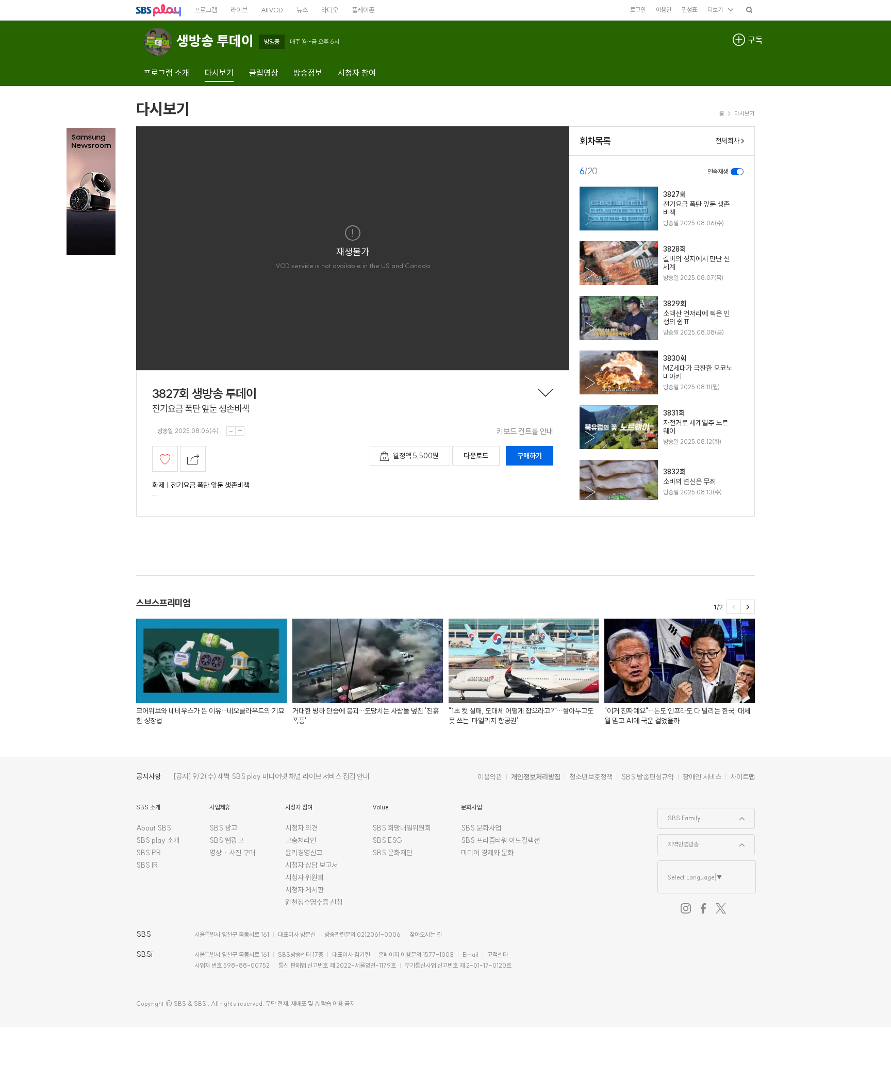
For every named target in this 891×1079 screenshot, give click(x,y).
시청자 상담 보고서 (311, 865)
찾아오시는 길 (425, 934)
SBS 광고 (223, 828)
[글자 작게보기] (231, 431)
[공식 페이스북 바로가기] (703, 908)
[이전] (734, 607)
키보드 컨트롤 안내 (525, 431)
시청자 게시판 (304, 889)
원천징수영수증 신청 (313, 902)
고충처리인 (300, 840)
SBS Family (679, 815)
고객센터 (497, 954)
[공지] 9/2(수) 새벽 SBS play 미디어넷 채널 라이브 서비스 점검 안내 (271, 776)
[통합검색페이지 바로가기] (749, 10)
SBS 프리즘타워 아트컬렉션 (500, 840)
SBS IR (147, 865)
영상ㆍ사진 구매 (232, 852)
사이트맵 (742, 777)
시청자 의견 (301, 828)
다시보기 (163, 109)
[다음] (747, 607)
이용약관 (489, 777)
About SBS (153, 828)
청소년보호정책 (591, 777)
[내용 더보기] (545, 394)
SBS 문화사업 (481, 828)
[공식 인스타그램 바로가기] (686, 908)
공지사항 (148, 776)
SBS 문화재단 (392, 852)
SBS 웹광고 (226, 840)
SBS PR (148, 852)
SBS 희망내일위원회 (401, 828)
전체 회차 (727, 140)
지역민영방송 (678, 841)
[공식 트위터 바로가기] (721, 908)
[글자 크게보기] (239, 431)
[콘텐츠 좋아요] (165, 459)
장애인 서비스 (702, 777)
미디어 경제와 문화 (487, 852)
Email (470, 954)
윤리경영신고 (303, 852)
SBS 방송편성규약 (647, 777)
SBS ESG (387, 840)
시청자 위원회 (304, 877)
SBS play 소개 (157, 840)
